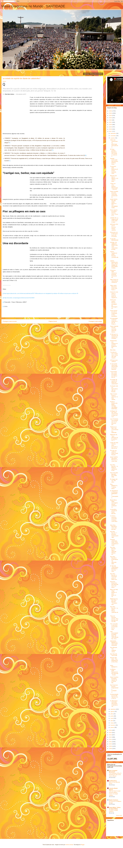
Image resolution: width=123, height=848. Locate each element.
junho (112, 716)
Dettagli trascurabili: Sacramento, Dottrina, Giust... (114, 161)
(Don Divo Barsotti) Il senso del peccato (113, 527)
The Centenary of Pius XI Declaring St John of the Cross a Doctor (115, 775)
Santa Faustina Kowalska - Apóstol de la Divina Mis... (114, 679)
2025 (110, 113)
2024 (110, 115)
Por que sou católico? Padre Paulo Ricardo (114, 452)
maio (112, 718)
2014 (110, 734)
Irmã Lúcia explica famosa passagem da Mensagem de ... (113, 304)
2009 (110, 746)
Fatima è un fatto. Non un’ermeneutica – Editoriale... (114, 429)
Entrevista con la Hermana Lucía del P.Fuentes (114, 234)
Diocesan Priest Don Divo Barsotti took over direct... (114, 584)
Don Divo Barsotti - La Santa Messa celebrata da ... (114, 610)
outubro (113, 138)
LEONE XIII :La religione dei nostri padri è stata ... (114, 220)
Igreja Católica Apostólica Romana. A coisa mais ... (114, 459)
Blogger (82, 844)
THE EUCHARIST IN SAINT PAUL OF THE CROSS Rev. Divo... (114, 635)
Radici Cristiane (113, 800)
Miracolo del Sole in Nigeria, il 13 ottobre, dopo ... (114, 178)
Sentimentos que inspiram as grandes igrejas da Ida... (114, 344)
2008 (110, 748)
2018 (110, 129)
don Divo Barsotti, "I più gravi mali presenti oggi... (114, 534)
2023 (110, 117)
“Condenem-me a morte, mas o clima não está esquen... (114, 355)
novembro (113, 135)
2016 (110, 730)
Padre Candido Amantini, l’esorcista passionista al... (114, 194)
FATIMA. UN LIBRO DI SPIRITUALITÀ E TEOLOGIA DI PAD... (114, 246)
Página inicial (53, 321)
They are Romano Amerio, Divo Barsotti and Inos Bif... (114, 618)
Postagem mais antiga (95, 321)
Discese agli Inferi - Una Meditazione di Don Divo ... (114, 660)
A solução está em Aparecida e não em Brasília (114, 388)
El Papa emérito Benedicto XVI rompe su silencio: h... (113, 153)
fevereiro (113, 725)
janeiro (112, 727)
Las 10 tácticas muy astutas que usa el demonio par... (114, 421)
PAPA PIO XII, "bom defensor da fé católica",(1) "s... (114, 437)
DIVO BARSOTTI (113, 666)
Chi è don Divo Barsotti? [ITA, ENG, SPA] (114, 475)
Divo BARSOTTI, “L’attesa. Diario (114, 486)
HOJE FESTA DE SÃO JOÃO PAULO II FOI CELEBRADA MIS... (114, 203)
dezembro (113, 133)
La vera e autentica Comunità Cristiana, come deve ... (113, 519)
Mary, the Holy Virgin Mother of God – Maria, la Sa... (114, 593)
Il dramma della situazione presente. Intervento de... (113, 274)
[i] (9, 142)
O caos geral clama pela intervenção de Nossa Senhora (114, 366)
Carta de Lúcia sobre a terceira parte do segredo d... (114, 294)
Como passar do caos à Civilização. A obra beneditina (113, 313)
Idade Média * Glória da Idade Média (114, 808)
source (4, 81)
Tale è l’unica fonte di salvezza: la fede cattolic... (114, 396)
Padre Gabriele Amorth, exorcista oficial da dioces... (114, 329)
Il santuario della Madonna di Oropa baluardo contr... (114, 170)
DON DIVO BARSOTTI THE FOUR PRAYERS (113, 643)
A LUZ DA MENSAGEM (114, 239)
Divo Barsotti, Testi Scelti (113, 654)
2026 (110, 111)
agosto (112, 711)
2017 (110, 131)
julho (112, 713)
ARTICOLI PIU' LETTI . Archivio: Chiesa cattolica (114, 227)
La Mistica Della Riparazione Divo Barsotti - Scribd (114, 672)
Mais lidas (112, 350)
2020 (110, 124)
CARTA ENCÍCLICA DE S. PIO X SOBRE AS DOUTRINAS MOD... (114, 264)
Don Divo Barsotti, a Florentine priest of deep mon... (114, 576)
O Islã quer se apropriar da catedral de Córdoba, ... (114, 336)
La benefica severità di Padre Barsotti (113, 511)
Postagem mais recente (10, 321)
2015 (110, 732)
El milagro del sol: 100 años (113, 480)
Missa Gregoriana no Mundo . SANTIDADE (33, 6)
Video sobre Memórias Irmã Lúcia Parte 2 (113, 287)
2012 (110, 739)
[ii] (52, 150)
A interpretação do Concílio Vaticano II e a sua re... (114, 696)
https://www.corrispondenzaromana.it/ (114, 281)
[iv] (9, 160)
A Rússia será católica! (113, 360)
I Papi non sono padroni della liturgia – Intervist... (114, 186)
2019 (110, 127)
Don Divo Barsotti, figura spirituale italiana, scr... (113, 551)
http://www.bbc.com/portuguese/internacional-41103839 (19, 297)
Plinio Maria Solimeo (9, 94)
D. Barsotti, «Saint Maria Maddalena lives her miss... (114, 568)
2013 (110, 737)
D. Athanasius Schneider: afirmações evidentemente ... (114, 703)
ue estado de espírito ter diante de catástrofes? (114, 381)
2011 (110, 741)
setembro (113, 709)
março (112, 723)
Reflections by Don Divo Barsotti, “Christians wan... (114, 601)
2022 (110, 120)
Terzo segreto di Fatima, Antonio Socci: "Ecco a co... (114, 212)
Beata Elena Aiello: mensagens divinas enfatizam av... (114, 503)
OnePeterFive (113, 780)
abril (112, 720)
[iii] (85, 155)
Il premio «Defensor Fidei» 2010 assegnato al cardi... (114, 542)
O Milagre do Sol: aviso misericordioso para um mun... (114, 413)
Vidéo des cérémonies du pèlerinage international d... (114, 143)
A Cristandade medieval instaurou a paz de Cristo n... (114, 321)
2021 (110, 122)
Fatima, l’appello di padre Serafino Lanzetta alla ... (114, 255)
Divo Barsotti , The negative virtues (114, 649)
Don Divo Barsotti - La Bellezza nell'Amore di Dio (114, 467)
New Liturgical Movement (113, 771)
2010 (110, 744)
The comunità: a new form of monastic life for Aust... (114, 626)
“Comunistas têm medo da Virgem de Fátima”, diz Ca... (114, 374)
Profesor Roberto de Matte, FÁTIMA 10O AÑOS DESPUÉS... (114, 405)
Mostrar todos (119, 815)
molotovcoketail (69, 844)
